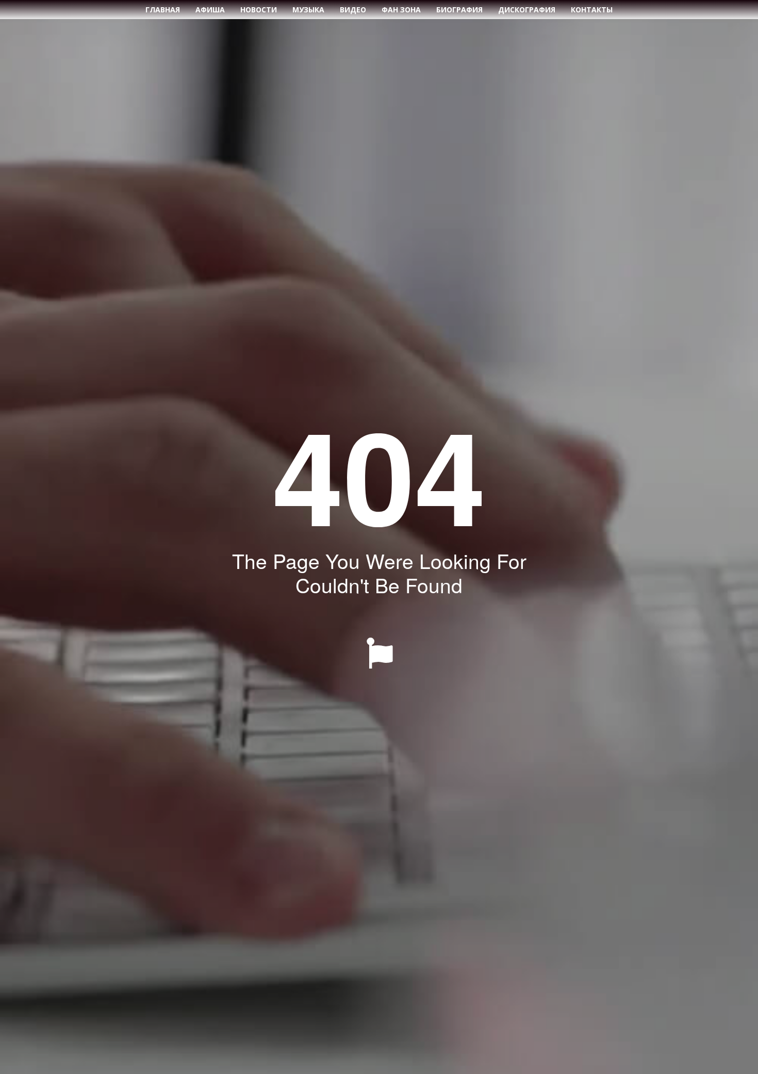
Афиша (210, 9)
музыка (308, 9)
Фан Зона (401, 9)
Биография (459, 9)
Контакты (592, 9)
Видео (353, 9)
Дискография (526, 9)
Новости (258, 9)
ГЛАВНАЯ (162, 9)
